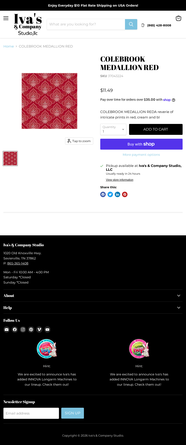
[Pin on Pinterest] (124, 194)
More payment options (141, 154)
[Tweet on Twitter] (110, 194)
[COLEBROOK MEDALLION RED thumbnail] (10, 158)
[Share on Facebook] (103, 194)
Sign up (72, 413)
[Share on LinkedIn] (117, 194)
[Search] (131, 24)
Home (8, 46)
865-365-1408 (17, 263)
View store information (119, 179)
